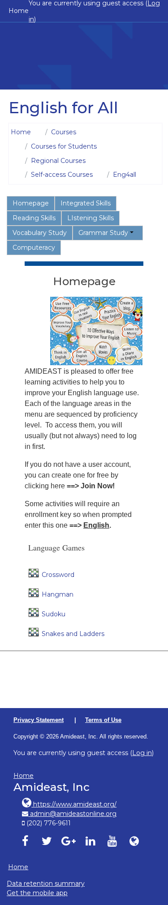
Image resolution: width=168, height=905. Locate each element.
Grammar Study (103, 233)
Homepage (31, 203)
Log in (142, 753)
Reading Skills (34, 218)
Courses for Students (64, 146)
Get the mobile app (37, 893)
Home (19, 11)
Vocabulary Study (40, 233)
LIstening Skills (90, 218)
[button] (150, 859)
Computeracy (34, 247)
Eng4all (124, 175)
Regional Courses (58, 161)
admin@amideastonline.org (72, 814)
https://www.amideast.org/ (73, 804)
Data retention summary (46, 883)
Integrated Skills (85, 203)
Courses (63, 132)
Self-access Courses (62, 175)
